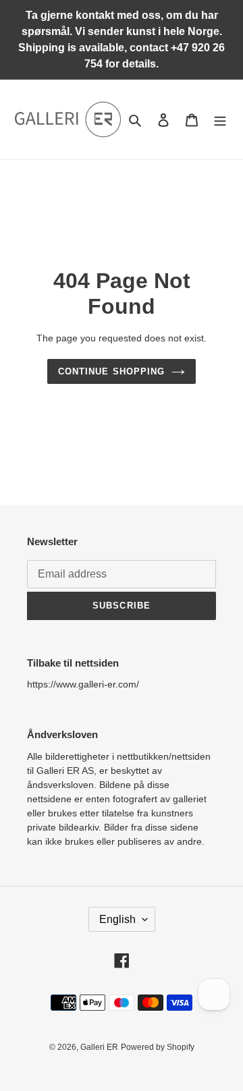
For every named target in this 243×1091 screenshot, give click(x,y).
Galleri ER (99, 1047)
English (117, 919)
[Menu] (220, 119)
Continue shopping (111, 371)
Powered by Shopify (157, 1047)
